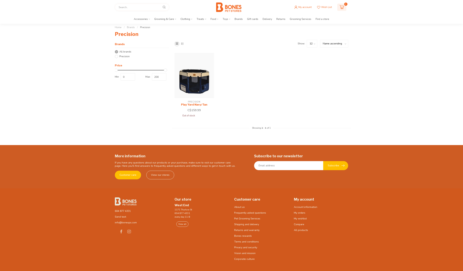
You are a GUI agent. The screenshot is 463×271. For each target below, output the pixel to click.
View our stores (160, 175)
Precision (145, 27)
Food (213, 19)
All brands (125, 51)
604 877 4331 (123, 211)
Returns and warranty (247, 230)
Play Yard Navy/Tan (194, 104)
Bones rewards (243, 236)
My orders (299, 213)
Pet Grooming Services (247, 218)
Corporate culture (244, 259)
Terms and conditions (246, 241)
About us (239, 207)
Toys (225, 19)
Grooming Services (300, 19)
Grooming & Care (164, 19)
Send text (120, 216)
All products (301, 230)
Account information (305, 207)
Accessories (141, 19)
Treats (200, 19)
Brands (239, 19)
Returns (280, 19)
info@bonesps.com (126, 222)
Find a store (322, 19)
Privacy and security (245, 247)
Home (118, 27)
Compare (299, 224)
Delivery (267, 19)
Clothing (185, 19)
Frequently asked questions (250, 213)
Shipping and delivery (246, 224)
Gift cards (252, 19)
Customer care (128, 175)
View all (182, 224)
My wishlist (300, 218)
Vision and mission (245, 253)
